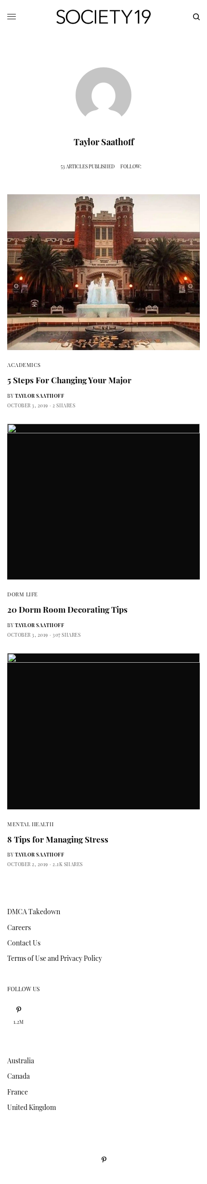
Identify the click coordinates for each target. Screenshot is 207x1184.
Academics (24, 364)
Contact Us (23, 942)
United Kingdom (31, 1107)
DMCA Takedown (33, 911)
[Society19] (103, 17)
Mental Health (30, 824)
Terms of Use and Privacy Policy (54, 958)
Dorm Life (22, 594)
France (17, 1091)
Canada (18, 1076)
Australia (20, 1060)
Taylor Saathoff (40, 395)
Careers (19, 927)
